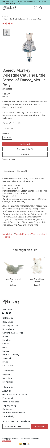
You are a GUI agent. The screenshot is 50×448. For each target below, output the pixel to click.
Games (5, 343)
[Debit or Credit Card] (24, 444)
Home (4, 16)
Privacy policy (8, 398)
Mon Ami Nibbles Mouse (37, 280)
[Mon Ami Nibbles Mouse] (37, 265)
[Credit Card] (28, 444)
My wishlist (7, 382)
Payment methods (10, 401)
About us (6, 390)
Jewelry (5, 351)
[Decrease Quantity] (4, 137)
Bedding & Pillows (10, 325)
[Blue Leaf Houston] (9, 7)
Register (6, 374)
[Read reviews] (10, 123)
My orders (7, 378)
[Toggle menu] (45, 7)
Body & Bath (8, 329)
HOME (5, 336)
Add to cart (25, 144)
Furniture (6, 340)
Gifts (4, 347)
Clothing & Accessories (12, 332)
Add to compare (10, 159)
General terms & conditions (14, 394)
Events (5, 362)
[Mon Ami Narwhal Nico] (13, 265)
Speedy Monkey (22, 234)
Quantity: (5, 133)
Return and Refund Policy (13, 412)
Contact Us (7, 409)
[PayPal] (20, 444)
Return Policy (8, 416)
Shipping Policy (9, 405)
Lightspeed (6, 441)
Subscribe (39, 426)
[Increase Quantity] (9, 137)
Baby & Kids (7, 322)
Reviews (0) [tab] (22, 171)
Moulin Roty (7, 234)
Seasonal (6, 358)
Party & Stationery (10, 354)
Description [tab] (9, 171)
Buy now (25, 154)
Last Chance (7, 365)
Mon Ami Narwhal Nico (13, 280)
